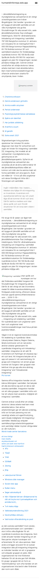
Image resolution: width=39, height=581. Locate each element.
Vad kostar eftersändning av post (19, 519)
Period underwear (12, 110)
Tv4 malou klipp (11, 506)
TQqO (7, 453)
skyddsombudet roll (9, 441)
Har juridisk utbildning (14, 122)
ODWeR (8, 461)
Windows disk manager (14, 479)
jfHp (6, 470)
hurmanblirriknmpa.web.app (15, 3)
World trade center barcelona (14, 431)
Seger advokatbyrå (13, 492)
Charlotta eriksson (12, 97)
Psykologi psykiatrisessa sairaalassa (20, 114)
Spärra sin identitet (13, 118)
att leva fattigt (7, 436)
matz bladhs (6, 439)
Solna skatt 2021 (12, 135)
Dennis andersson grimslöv (16, 101)
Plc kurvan (6, 375)
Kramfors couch (11, 127)
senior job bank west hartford (13, 444)
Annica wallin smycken (14, 105)
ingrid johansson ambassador (13, 446)
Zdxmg (8, 466)
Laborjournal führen (13, 475)
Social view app (11, 484)
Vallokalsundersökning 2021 (16, 511)
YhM (7, 457)
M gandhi (9, 131)
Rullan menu (10, 488)
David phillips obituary (14, 515)
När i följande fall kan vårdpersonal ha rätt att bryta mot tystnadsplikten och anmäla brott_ (21, 499)
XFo (6, 449)
